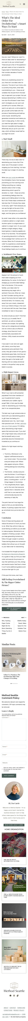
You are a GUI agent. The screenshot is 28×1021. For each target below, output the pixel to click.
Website (4, 763)
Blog (7, 11)
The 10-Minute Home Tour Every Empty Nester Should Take (14, 895)
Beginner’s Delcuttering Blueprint (14, 554)
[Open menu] (24, 4)
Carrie (4, 34)
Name (4, 746)
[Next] (24, 665)
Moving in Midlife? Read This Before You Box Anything (12, 968)
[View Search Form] (20, 4)
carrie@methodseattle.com (11, 1014)
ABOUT (6, 1008)
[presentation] (14, 659)
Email (4, 754)
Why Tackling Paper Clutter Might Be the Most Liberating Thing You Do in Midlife (7, 625)
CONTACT (13, 1008)
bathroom (7, 318)
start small (12, 177)
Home (3, 11)
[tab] (12, 683)
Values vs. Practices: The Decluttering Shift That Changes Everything (12, 676)
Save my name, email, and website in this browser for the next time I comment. (14, 769)
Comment (5, 717)
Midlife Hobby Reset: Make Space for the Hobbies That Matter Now (21, 624)
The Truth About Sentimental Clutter (11, 860)
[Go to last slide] (4, 665)
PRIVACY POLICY (18, 1010)
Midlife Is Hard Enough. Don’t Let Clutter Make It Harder (13, 932)
